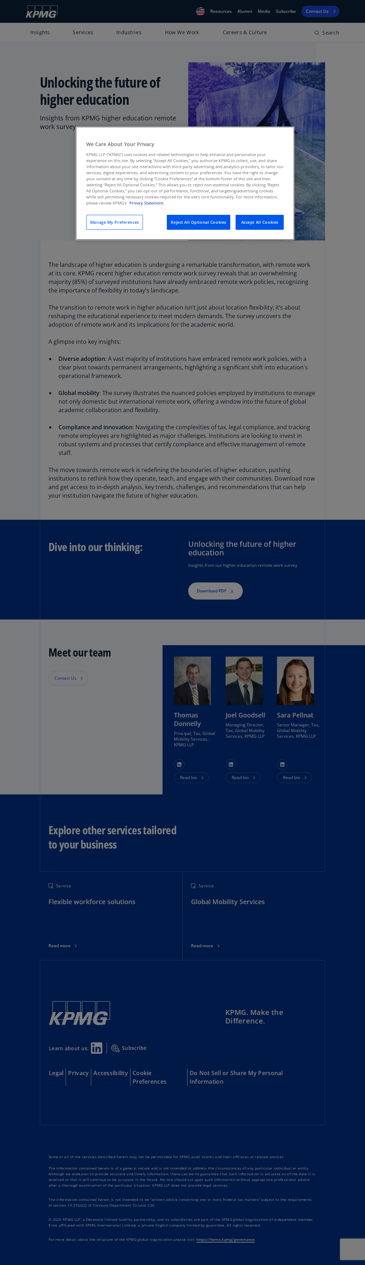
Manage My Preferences (114, 222)
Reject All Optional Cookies (198, 222)
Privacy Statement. (146, 203)
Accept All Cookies (259, 222)
